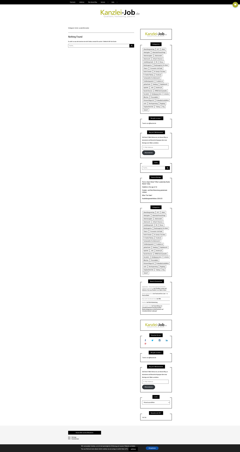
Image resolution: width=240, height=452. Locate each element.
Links (113, 2)
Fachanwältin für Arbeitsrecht (152, 78)
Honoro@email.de (147, 293)
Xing (163, 107)
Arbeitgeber (147, 52)
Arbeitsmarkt (158, 56)
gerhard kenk (147, 84)
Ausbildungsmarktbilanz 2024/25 (152, 198)
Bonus (161, 62)
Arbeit (163, 49)
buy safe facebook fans (149, 299)
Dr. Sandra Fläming (148, 75)
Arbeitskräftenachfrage (158, 52)
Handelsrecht (163, 84)
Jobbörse (81, 2)
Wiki (160, 299)
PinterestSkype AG (149, 100)
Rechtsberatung (153, 302)
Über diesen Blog (92, 2)
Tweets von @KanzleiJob (149, 123)
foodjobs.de (159, 81)
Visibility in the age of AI (149, 187)
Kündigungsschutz (157, 94)
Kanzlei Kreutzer (148, 91)
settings (133, 449)
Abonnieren (149, 153)
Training (158, 107)
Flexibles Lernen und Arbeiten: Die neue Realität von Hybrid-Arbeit (154, 289)
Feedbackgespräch (149, 81)
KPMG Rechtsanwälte (161, 91)
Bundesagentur (148, 65)
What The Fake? (147, 195)
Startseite (72, 2)
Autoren (103, 2)
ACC (158, 49)
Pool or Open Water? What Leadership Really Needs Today (156, 183)
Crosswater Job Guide (156, 68)
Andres (144, 302)
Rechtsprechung (153, 103)
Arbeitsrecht (147, 59)
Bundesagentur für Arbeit (161, 65)
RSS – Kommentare (73, 439)
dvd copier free (146, 306)
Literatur (166, 94)
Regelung (162, 103)
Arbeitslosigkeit (148, 56)
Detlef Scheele (148, 71)
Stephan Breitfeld (148, 107)
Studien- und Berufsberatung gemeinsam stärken (154, 191)
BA (157, 62)
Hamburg (155, 84)
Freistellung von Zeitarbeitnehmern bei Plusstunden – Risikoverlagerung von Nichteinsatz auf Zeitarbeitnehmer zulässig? (153, 308)
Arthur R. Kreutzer (158, 59)
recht (145, 103)
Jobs (152, 87)
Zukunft (146, 110)
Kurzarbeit (146, 94)
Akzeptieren (152, 448)
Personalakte (154, 97)
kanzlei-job (159, 87)
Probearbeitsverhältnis (162, 100)
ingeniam (146, 87)
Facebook (158, 75)
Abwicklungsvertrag (149, 49)
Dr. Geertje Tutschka (159, 71)
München (146, 97)
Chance (146, 68)
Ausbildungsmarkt (148, 62)
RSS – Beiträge (72, 437)
